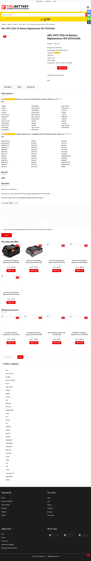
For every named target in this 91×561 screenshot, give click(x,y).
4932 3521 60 (5, 121)
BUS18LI (63, 145)
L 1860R (63, 119)
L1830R (3, 106)
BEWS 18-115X (65, 162)
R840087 (64, 117)
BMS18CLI (4, 164)
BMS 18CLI (4, 162)
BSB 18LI (34, 154)
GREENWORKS (10, 410)
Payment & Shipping (7, 544)
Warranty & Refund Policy (9, 548)
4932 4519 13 (35, 127)
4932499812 (35, 106)
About (3, 537)
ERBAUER (8, 403)
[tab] (8, 87)
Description (8, 87)
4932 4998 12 (5, 129)
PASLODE (8, 450)
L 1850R (63, 110)
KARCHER (8, 427)
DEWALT (8, 390)
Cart (54, 1)
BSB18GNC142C (66, 156)
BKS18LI (33, 162)
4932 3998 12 (35, 108)
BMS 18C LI (4, 160)
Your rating (5, 203)
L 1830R (3, 112)
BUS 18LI (64, 147)
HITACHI (8, 420)
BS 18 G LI (4, 154)
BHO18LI (64, 141)
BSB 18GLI (4, 152)
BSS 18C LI (34, 145)
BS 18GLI (4, 158)
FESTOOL (8, 407)
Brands (49, 505)
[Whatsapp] (89, 19)
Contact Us (4, 541)
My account (40, 1)
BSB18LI (33, 156)
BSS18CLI (34, 147)
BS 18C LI (4, 167)
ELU (7, 400)
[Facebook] (89, 11)
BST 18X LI (64, 149)
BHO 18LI (34, 167)
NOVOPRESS (9, 443)
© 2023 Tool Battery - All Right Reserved (45, 556)
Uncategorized (10, 473)
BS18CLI (33, 141)
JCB (7, 423)
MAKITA (8, 430)
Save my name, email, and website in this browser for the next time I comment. (28, 229)
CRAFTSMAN (9, 387)
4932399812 (35, 110)
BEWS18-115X (65, 164)
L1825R (63, 112)
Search (20, 357)
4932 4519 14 (65, 106)
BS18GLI (3, 156)
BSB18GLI (4, 149)
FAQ (2, 534)
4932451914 (65, 108)
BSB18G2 (64, 160)
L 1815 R (3, 119)
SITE (7, 463)
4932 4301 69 (65, 125)
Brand (19, 87)
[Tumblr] (89, 22)
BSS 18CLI (34, 149)
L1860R (33, 123)
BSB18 (63, 167)
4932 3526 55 (35, 115)
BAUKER (8, 377)
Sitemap (49, 512)
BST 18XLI (64, 152)
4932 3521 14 (5, 115)
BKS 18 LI (34, 158)
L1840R (33, 121)
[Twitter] (89, 15)
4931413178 (4, 127)
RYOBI (7, 456)
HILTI (7, 417)
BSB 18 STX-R (5, 141)
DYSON (8, 397)
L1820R (63, 121)
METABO (8, 436)
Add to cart (62, 68)
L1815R (3, 108)
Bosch (7, 383)
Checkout (48, 1)
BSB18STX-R (5, 145)
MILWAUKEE (9, 440)
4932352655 (35, 112)
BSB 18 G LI (4, 147)
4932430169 (65, 127)
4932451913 (34, 129)
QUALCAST (9, 453)
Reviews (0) (31, 87)
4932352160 (5, 123)
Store (49, 498)
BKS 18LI (34, 160)
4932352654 (35, 119)
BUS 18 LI (64, 143)
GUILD (7, 413)
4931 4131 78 (5, 125)
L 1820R (63, 123)
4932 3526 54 (35, 117)
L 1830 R (4, 110)
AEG (56, 75)
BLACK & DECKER (10, 380)
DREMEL (8, 393)
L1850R (33, 125)
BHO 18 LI (34, 164)
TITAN (7, 470)
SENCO (8, 460)
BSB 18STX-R (5, 143)
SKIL (7, 466)
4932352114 (4, 117)
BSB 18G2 (64, 158)
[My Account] (41, 19)
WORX (7, 480)
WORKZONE (9, 476)
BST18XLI (64, 154)
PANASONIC (9, 446)
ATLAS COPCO (10, 373)
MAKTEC (8, 433)
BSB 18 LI (34, 152)
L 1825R (63, 115)
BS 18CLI (34, 143)
